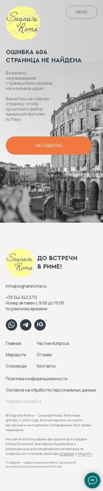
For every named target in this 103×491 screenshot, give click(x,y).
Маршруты (16, 354)
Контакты (46, 366)
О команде (16, 366)
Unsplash (66, 453)
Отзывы (44, 354)
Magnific (85, 453)
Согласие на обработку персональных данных (51, 390)
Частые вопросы (53, 343)
